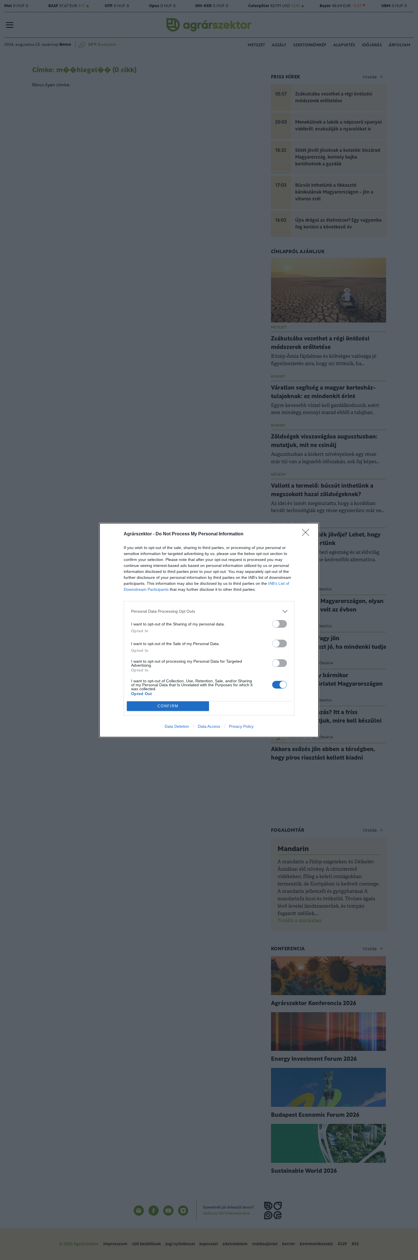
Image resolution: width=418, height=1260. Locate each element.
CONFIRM (168, 706)
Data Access (209, 726)
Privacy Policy (241, 726)
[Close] (307, 534)
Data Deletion (177, 726)
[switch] (279, 624)
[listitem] (209, 611)
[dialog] (209, 630)
